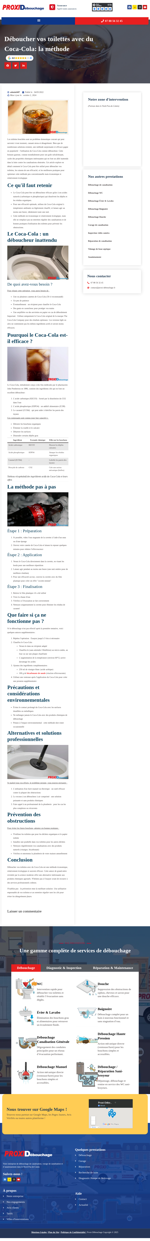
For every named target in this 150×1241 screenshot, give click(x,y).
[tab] (26, 968)
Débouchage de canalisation (100, 185)
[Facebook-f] (5, 1179)
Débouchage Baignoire (98, 209)
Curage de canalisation (98, 225)
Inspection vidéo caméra (98, 233)
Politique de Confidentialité (73, 1232)
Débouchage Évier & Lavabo (101, 201)
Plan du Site (53, 1232)
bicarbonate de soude (36, 673)
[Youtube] (145, 7)
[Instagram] (140, 7)
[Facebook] (129, 7)
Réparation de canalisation (100, 241)
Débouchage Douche (97, 217)
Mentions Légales (39, 1232)
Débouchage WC (95, 193)
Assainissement (94, 257)
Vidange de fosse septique (99, 249)
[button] (38, 20)
